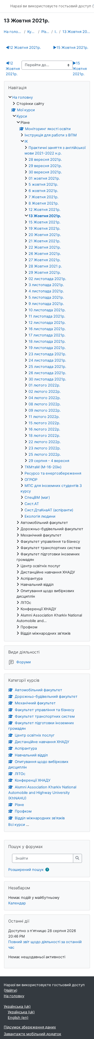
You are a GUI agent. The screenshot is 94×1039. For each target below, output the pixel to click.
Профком (23, 811)
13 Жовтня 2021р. (76, 31)
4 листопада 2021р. (46, 291)
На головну (13, 31)
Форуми (23, 662)
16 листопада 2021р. (47, 329)
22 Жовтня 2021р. (45, 247)
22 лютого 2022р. (45, 442)
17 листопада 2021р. (47, 335)
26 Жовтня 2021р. (45, 253)
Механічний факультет (35, 703)
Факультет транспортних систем (45, 716)
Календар (17, 903)
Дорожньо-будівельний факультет (46, 696)
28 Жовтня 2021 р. (45, 266)
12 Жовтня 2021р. (23, 47)
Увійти (10, 990)
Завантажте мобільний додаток (32, 1034)
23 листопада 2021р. (47, 354)
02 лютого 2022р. (45, 391)
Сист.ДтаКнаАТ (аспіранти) (49, 510)
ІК (56, 31)
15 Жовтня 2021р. (70, 47)
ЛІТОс (20, 774)
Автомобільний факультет (38, 690)
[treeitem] (47, 365)
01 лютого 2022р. (44, 385)
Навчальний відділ (31, 755)
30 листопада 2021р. (47, 379)
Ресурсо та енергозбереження (53, 473)
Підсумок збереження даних (30, 1027)
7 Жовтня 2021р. (43, 197)
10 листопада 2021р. (47, 310)
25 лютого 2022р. (45, 454)
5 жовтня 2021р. (43, 184)
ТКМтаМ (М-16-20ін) (43, 467)
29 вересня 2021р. (45, 166)
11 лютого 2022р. (44, 416)
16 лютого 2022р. (44, 429)
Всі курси (16, 824)
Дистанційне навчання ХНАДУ (42, 742)
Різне (45, 31)
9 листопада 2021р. (46, 303)
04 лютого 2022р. (45, 398)
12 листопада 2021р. (47, 322)
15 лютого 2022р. (44, 423)
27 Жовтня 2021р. (45, 260)
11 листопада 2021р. (47, 316)
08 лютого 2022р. (45, 404)
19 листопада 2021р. (47, 347)
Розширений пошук (26, 869)
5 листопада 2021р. (46, 297)
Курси (31, 31)
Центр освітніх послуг (35, 735)
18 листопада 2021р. (47, 341)
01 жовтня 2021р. (44, 178)
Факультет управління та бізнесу (44, 710)
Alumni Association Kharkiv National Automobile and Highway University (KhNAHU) (42, 792)
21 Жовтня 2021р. (44, 241)
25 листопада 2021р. (47, 366)
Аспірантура (26, 748)
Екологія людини (40, 516)
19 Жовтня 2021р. (44, 228)
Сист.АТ (32, 504)
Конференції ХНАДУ (32, 780)
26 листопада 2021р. (47, 373)
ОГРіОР (31, 479)
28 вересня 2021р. (45, 159)
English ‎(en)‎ (18, 1017)
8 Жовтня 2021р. (44, 203)
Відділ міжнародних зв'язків (40, 818)
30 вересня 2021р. (45, 172)
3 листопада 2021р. (46, 285)
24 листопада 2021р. (47, 360)
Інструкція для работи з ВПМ (51, 135)
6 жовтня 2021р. (43, 190)
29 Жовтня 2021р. (45, 272)
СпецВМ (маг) (37, 497)
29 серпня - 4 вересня (49, 460)
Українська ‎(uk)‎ (17, 1006)
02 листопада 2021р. (47, 279)
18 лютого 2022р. (44, 435)
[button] (48, 870)
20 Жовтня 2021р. (45, 235)
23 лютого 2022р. (45, 448)
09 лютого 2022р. (45, 410)
